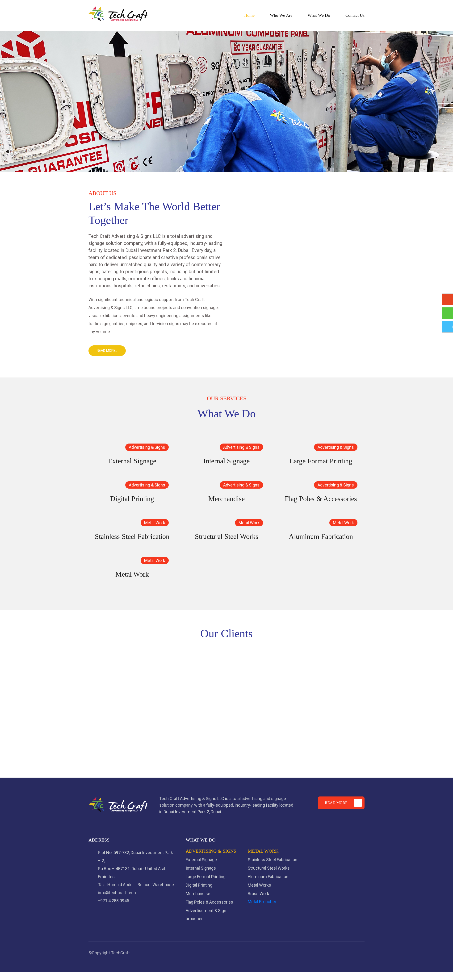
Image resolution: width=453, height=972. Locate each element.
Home (249, 15)
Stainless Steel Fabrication (132, 536)
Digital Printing (132, 499)
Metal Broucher (262, 901)
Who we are (281, 15)
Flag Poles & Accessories (321, 499)
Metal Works (259, 885)
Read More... (107, 350)
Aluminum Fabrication (321, 536)
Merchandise (226, 499)
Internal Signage (226, 461)
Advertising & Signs (147, 447)
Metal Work (154, 522)
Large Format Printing (320, 461)
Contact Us (355, 15)
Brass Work (258, 893)
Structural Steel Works (226, 536)
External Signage (132, 461)
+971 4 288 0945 (113, 900)
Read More (336, 803)
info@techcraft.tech (117, 892)
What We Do (319, 15)
